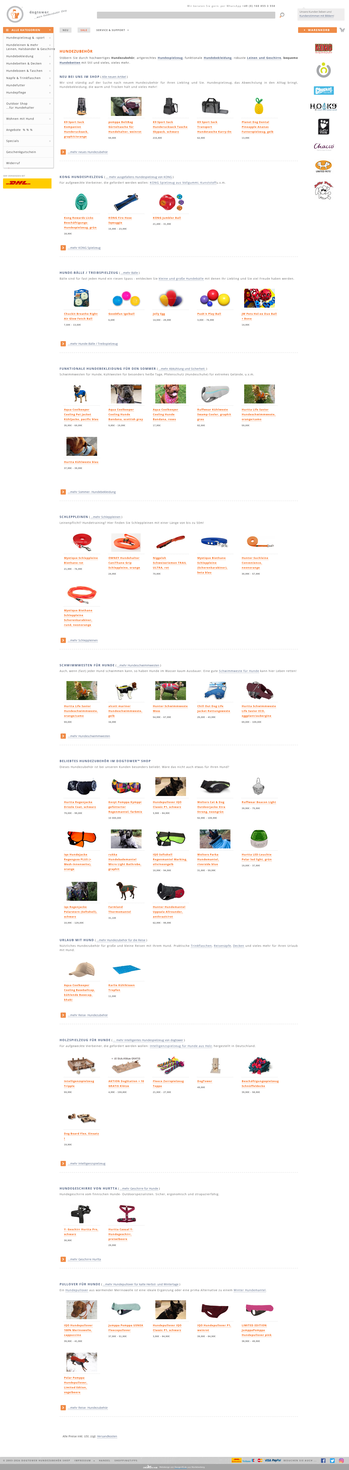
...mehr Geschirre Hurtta (84, 1259)
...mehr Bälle (129, 273)
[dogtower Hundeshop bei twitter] (332, 1460)
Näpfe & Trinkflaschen (23, 78)
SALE (84, 30)
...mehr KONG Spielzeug (84, 248)
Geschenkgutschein (21, 152)
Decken (238, 946)
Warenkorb (318, 30)
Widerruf (13, 163)
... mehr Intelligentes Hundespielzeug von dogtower (148, 1040)
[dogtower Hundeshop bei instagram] (341, 1460)
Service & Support (111, 30)
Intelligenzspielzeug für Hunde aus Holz (181, 1046)
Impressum (83, 1460)
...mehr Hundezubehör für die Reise (121, 940)
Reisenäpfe (222, 946)
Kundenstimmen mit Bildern (316, 16)
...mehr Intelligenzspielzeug (86, 1163)
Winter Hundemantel (250, 1290)
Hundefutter (15, 85)
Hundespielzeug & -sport (25, 38)
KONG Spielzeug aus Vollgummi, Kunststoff (183, 182)
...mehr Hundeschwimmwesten (138, 665)
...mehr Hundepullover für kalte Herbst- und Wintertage (141, 1284)
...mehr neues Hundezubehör (88, 152)
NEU (65, 30)
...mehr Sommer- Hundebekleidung (92, 492)
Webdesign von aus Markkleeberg (182, 1467)
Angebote (19, 130)
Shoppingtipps (126, 1460)
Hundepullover (76, 1290)
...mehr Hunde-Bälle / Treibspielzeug (93, 344)
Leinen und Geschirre (264, 58)
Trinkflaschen (201, 946)
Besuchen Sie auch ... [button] (300, 1460)
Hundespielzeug (170, 58)
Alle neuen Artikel (114, 77)
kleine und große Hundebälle (181, 278)
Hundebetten (70, 63)
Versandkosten (107, 1436)
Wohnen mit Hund (20, 119)
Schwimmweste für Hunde (239, 671)
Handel (104, 1460)
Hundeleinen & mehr (29, 47)
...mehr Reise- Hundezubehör (88, 1015)
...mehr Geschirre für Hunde (139, 1188)
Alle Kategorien (26, 30)
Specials (12, 141)
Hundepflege (16, 92)
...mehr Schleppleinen (106, 517)
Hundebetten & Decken (24, 63)
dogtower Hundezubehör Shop (45, 1460)
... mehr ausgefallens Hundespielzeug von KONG (139, 177)
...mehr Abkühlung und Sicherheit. (182, 369)
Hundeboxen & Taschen (24, 71)
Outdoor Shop (20, 105)
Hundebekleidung (20, 56)
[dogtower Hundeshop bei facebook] (323, 1460)
